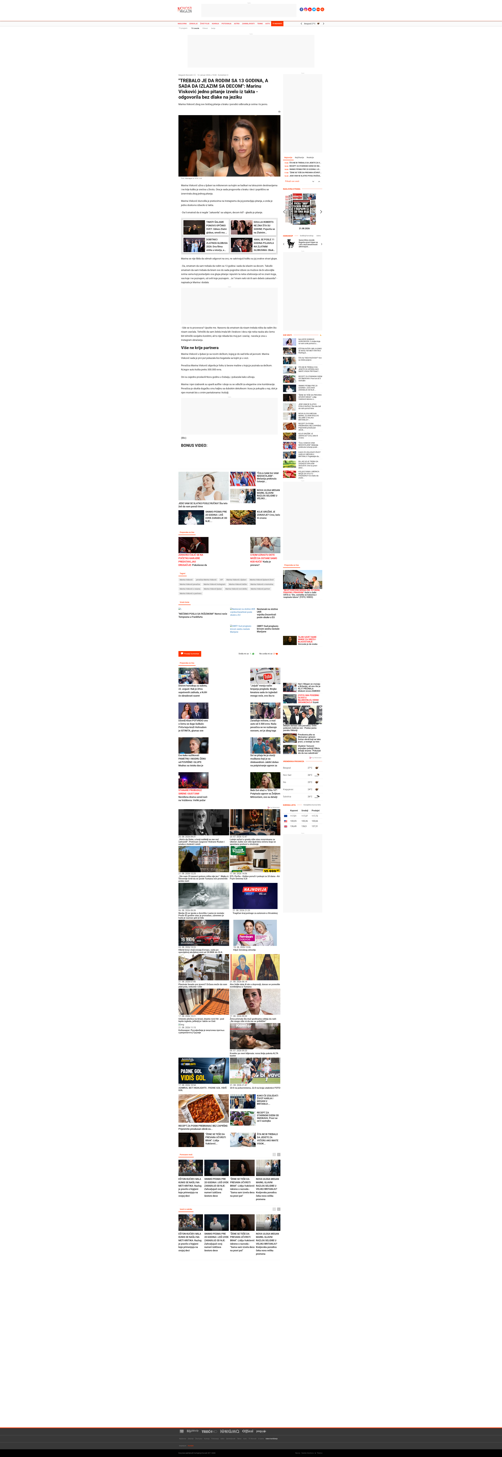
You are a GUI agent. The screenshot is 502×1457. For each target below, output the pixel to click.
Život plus (204, 24)
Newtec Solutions (307, 1453)
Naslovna (182, 24)
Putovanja (226, 24)
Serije (213, 28)
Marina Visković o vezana (190, 589)
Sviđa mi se (245, 654)
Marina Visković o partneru (190, 593)
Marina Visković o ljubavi (236, 580)
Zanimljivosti (248, 24)
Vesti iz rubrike (186, 1209)
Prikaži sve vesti (292, 181)
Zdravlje (193, 24)
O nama (261, 1439)
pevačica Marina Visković (206, 580)
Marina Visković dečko (238, 584)
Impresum (182, 1446)
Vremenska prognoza (293, 761)
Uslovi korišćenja (272, 1439)
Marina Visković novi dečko (236, 589)
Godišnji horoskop (306, 236)
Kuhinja (215, 24)
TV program (183, 28)
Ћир (318, 9)
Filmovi (205, 28)
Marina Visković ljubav (213, 589)
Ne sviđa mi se (267, 654)
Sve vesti (287, 335)
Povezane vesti (186, 1155)
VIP (221, 580)
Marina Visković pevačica (190, 584)
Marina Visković (186, 580)
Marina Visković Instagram (214, 584)
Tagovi (182, 573)
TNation (320, 1453)
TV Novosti (277, 24)
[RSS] (320, 335)
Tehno (260, 24)
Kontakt (190, 1446)
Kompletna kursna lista (312, 805)
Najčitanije (299, 157)
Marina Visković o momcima (261, 584)
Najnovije (288, 157)
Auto (267, 24)
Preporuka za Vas (187, 532)
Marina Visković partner (260, 589)
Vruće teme (184, 602)
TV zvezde (195, 28)
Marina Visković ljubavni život (262, 580)
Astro (236, 24)
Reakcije (310, 157)
